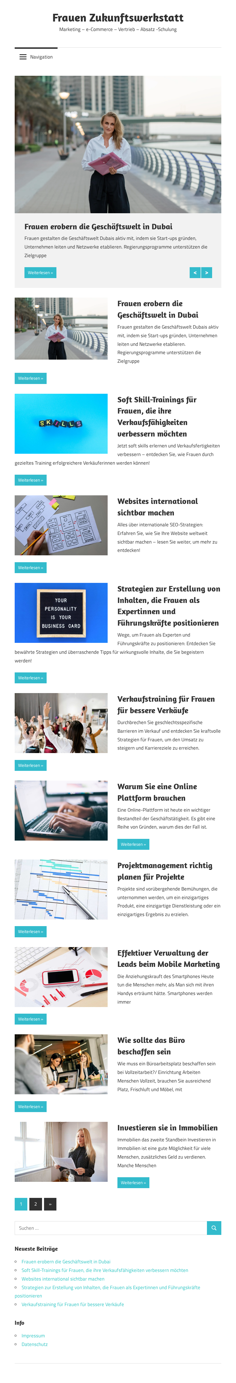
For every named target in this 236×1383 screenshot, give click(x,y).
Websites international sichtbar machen (63, 1279)
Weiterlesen (39, 272)
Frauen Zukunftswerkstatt (118, 17)
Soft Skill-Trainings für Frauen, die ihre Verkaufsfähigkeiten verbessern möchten (105, 1270)
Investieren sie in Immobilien (167, 1127)
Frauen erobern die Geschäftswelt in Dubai (98, 226)
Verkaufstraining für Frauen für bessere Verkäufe (73, 1304)
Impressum (33, 1335)
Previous (195, 272)
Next (206, 272)
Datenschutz (35, 1344)
